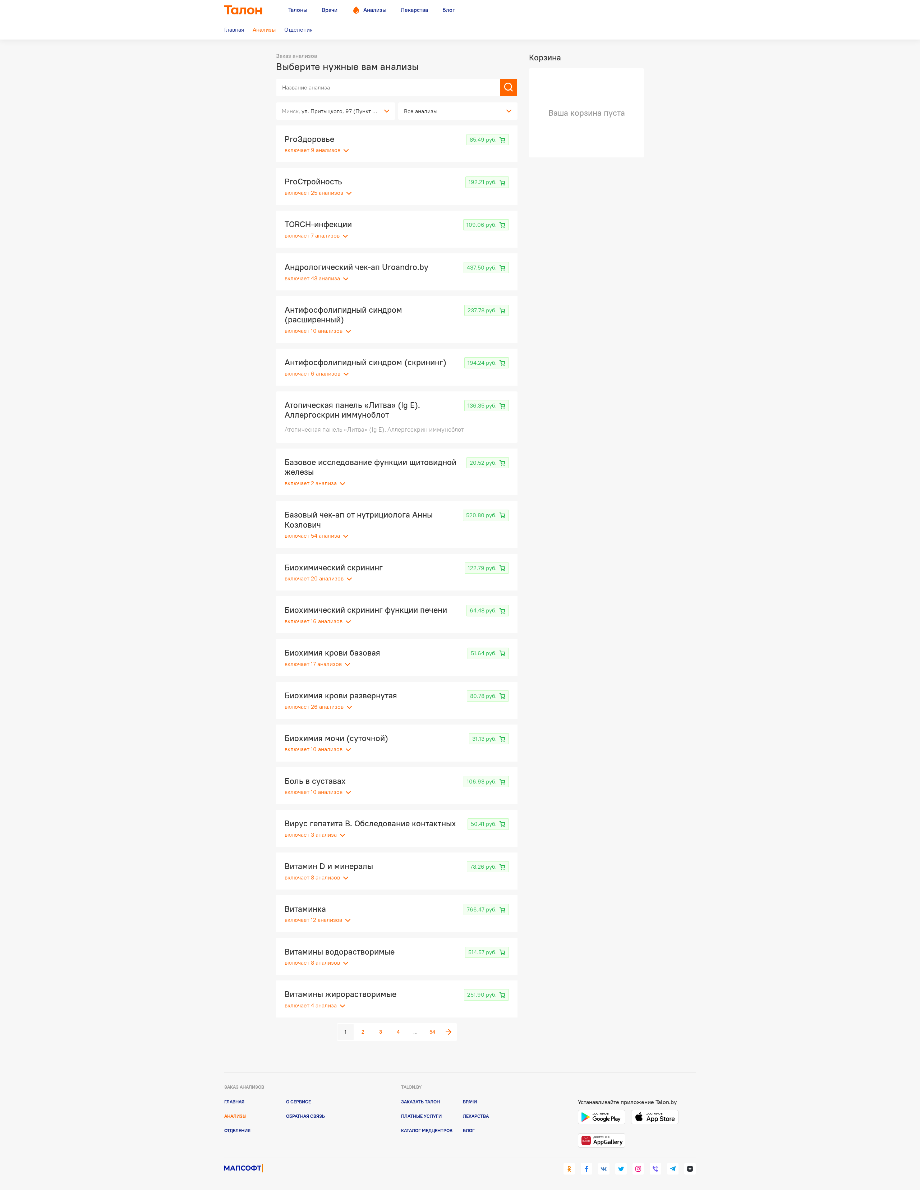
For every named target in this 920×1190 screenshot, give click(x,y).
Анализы (235, 1116)
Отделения (237, 1130)
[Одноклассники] (569, 1168)
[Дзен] (690, 1168)
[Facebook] (586, 1168)
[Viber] (655, 1168)
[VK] (603, 1168)
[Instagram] (638, 1168)
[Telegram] (672, 1168)
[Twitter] (621, 1168)
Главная (234, 1101)
